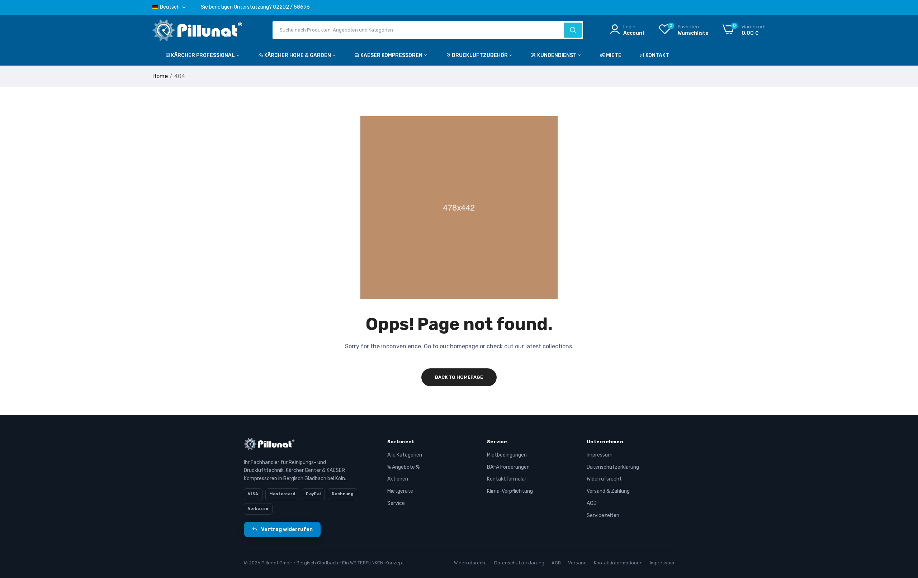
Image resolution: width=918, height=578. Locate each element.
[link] (904, 526)
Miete (613, 55)
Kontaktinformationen (618, 562)
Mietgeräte (400, 491)
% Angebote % (403, 467)
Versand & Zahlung (608, 491)
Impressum (599, 455)
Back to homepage (459, 377)
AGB (592, 503)
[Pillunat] (197, 31)
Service (396, 503)
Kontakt (657, 55)
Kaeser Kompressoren (391, 55)
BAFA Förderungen (508, 467)
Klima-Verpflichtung (510, 491)
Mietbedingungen (507, 455)
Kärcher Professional (203, 55)
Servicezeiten (603, 515)
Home (160, 76)
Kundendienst (557, 55)
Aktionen (397, 479)
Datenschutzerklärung (613, 467)
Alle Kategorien (404, 455)
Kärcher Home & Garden (298, 55)
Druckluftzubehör (480, 55)
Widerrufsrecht (604, 479)
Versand (577, 562)
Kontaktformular (506, 479)
